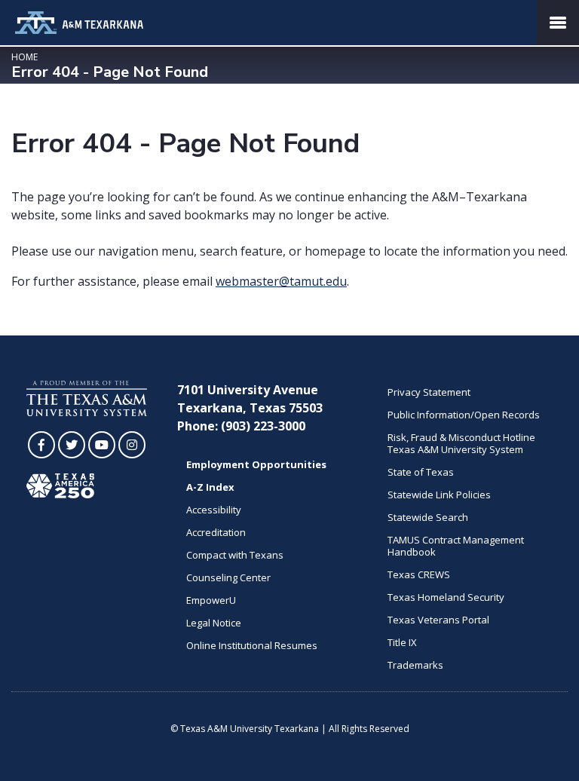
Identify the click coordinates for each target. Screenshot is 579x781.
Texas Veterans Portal (438, 619)
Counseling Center (228, 577)
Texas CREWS (419, 574)
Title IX (402, 642)
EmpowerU (211, 600)
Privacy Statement (429, 392)
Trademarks (415, 665)
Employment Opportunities (256, 464)
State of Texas (421, 472)
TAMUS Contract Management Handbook (456, 546)
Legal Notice (213, 622)
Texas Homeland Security (446, 597)
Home (24, 57)
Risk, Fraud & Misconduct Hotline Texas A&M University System (461, 443)
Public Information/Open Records (464, 414)
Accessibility (213, 509)
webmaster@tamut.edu (281, 281)
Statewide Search (428, 517)
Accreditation (216, 532)
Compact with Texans (234, 555)
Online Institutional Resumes (251, 645)
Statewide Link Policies (439, 494)
